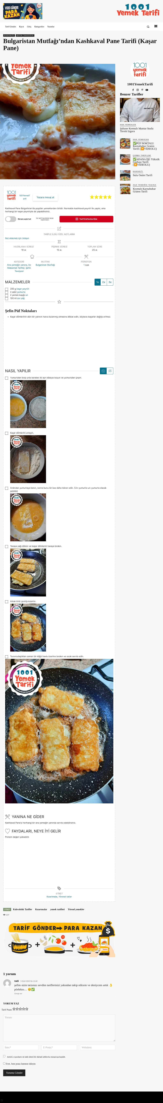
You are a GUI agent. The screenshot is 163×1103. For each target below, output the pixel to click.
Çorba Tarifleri (142, 155)
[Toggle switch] (10, 219)
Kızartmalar (52, 896)
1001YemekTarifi (140, 84)
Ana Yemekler (128, 125)
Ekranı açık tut (24, 219)
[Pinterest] (142, 56)
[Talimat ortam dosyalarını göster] (103, 371)
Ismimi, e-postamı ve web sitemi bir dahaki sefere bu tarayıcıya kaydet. (36, 1057)
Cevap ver (18, 994)
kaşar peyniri (23, 288)
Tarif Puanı (7, 1010)
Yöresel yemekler (76, 909)
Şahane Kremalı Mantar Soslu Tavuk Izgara (136, 130)
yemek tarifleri (57, 909)
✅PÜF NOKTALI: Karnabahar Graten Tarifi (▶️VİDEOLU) (145, 146)
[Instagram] (137, 89)
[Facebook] (134, 56)
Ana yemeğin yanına (17, 265)
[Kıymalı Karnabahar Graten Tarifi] (125, 189)
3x (110, 282)
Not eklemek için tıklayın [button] (17, 238)
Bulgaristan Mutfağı (45, 265)
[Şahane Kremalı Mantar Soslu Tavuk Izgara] (140, 110)
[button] (148, 27)
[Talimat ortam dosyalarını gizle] (109, 371)
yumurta (21, 292)
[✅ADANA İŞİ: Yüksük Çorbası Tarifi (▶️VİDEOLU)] (125, 159)
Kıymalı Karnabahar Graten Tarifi (144, 190)
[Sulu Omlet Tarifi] (125, 175)
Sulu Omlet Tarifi (142, 175)
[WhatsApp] (149, 56)
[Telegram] (156, 56)
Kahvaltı (9, 35)
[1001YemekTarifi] (139, 70)
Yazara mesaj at (45, 197)
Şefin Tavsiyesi (25, 35)
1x (97, 282)
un (26, 295)
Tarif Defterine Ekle (88, 219)
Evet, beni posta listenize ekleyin (20, 1064)
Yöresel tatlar (65, 896)
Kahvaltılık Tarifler (22, 909)
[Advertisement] (59, 340)
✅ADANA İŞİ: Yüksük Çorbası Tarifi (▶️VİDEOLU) (146, 162)
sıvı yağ (21, 298)
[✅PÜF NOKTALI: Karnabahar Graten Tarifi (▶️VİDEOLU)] (125, 143)
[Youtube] (147, 89)
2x (103, 282)
